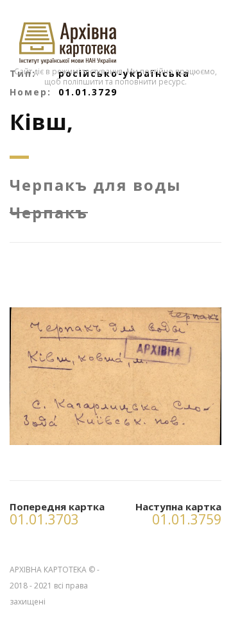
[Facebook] (211, 567)
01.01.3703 (44, 519)
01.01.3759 (186, 519)
